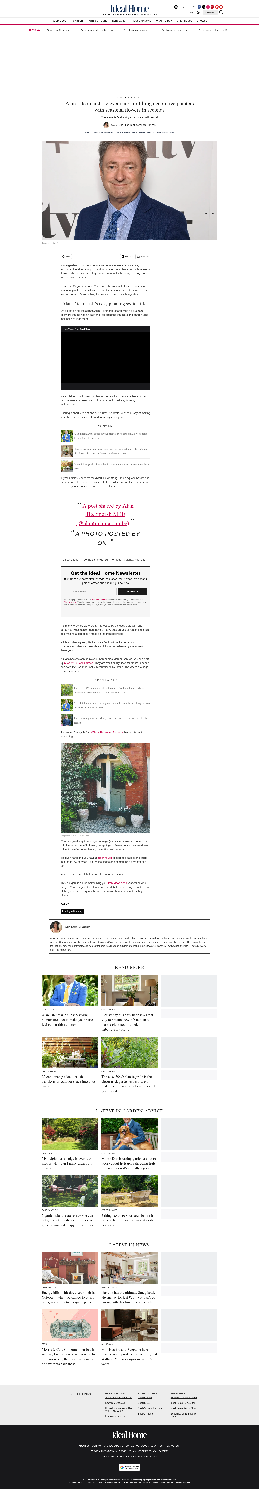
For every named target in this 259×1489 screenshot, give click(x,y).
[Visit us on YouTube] (221, 7)
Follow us (129, 257)
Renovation (119, 21)
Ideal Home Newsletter (183, 1403)
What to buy (164, 21)
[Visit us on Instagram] (208, 7)
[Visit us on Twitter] (203, 7)
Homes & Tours (97, 21)
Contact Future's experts (107, 1446)
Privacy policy (127, 1451)
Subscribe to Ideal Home (184, 1397)
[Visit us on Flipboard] (217, 7)
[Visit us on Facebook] (199, 7)
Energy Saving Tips (115, 1416)
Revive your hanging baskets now (97, 30)
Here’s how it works (165, 132)
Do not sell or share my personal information (130, 1456)
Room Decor (60, 21)
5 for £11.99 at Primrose (78, 663)
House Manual (141, 21)
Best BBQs (144, 1403)
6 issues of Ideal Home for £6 (213, 30)
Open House (184, 21)
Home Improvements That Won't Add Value (119, 1409)
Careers (163, 1451)
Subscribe (209, 13)
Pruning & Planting (72, 911)
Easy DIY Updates (115, 1403)
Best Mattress (145, 1397)
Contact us (132, 1446)
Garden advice (135, 97)
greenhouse (105, 857)
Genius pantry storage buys (175, 30)
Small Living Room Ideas (118, 1397)
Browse (202, 21)
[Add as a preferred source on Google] (129, 1467)
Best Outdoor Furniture (150, 1408)
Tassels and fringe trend (58, 30)
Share (67, 257)
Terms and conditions (104, 1451)
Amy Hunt (118, 125)
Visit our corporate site (166, 1480)
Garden (78, 21)
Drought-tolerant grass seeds (137, 30)
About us (84, 1446)
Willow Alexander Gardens (107, 732)
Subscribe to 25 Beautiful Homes (184, 1414)
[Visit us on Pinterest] (212, 7)
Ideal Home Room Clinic (184, 1408)
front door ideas (117, 883)
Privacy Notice (70, 602)
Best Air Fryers (145, 1413)
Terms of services (99, 600)
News (153, 125)
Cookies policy (147, 1451)
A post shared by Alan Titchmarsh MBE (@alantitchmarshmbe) (105, 514)
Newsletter (144, 257)
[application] (105, 357)
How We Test (172, 1446)
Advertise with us (152, 1446)
